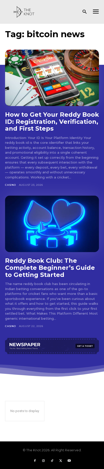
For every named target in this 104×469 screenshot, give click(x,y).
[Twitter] (61, 461)
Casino (10, 185)
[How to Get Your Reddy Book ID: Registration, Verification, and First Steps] (52, 78)
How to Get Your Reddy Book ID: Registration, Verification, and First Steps (52, 121)
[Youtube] (69, 461)
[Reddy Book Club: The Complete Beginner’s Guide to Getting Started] (52, 224)
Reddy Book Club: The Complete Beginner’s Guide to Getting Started (50, 267)
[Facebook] (35, 461)
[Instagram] (43, 461)
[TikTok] (52, 461)
